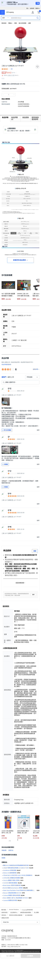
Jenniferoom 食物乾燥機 (9, 870)
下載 (37, 3)
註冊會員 (32, 8)
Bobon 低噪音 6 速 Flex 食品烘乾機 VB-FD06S (15, 898)
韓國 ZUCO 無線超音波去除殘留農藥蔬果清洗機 (16, 865)
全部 (3, 18)
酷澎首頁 (4, 23)
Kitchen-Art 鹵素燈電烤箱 (10, 873)
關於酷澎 (3, 909)
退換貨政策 (4, 912)
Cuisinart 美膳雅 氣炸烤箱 (10, 900)
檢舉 (33, 594)
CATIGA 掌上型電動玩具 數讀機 (11, 878)
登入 (27, 8)
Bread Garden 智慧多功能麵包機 (12, 885)
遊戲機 (3, 858)
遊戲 (15, 23)
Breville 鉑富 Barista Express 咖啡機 (12, 888)
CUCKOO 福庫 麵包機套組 (10, 883)
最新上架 (11, 377)
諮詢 (34, 551)
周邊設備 (4, 850)
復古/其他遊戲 (22, 23)
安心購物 (36, 912)
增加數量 (3, 94)
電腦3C (10, 23)
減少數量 (13, 94)
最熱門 (4, 377)
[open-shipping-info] (20, 84)
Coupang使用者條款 (27, 909)
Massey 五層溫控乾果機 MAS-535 (12, 893)
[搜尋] (38, 18)
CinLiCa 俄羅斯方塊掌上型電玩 (11, 880)
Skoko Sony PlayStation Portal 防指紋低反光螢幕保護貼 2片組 (19, 890)
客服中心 (37, 8)
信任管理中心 (14, 912)
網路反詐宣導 (5, 917)
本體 (29, 23)
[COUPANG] (7, 931)
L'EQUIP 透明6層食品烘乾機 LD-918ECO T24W (16, 868)
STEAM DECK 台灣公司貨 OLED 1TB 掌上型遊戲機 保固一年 (18, 875)
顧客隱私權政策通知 (25, 912)
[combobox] (32, 377)
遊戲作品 (10, 850)
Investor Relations (14, 909)
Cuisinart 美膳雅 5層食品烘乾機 (11, 895)
